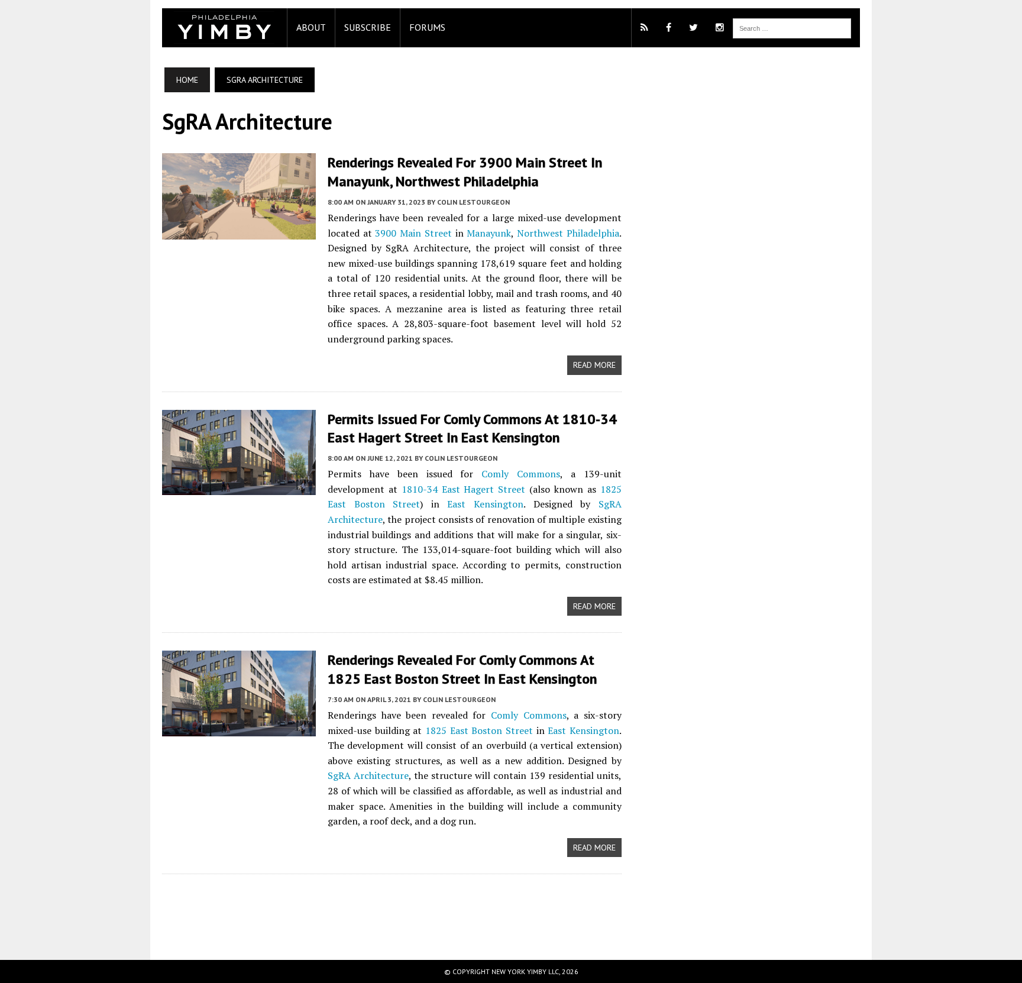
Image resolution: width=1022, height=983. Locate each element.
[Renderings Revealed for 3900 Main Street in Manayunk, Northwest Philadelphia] (239, 231)
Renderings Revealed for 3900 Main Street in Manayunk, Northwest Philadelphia (465, 171)
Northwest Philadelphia (568, 233)
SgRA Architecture (368, 775)
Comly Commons (520, 473)
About (311, 27)
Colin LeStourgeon (473, 202)
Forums (427, 27)
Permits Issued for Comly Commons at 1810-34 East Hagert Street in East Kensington (472, 428)
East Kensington (485, 503)
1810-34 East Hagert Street (464, 489)
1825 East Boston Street (479, 730)
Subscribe (367, 27)
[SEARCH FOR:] (792, 27)
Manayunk (489, 233)
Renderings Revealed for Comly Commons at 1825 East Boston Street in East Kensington (462, 669)
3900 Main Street (413, 233)
